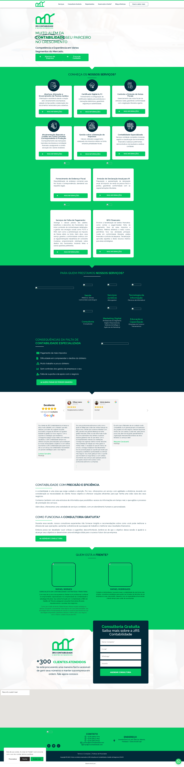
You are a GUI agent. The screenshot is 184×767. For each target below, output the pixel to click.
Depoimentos (89, 4)
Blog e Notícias (120, 4)
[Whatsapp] (58, 746)
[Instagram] (49, 746)
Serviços (61, 4)
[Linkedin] (53, 746)
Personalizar (13, 759)
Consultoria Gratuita (74, 4)
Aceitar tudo (37, 759)
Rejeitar (24, 759)
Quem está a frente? (105, 4)
